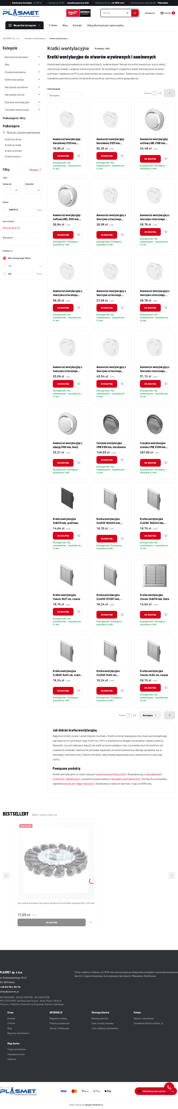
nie (9, 273)
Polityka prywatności (60, 1023)
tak (10, 265)
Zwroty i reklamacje (59, 1028)
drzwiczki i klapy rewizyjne (79, 783)
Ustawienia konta (16, 1054)
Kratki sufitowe (13, 150)
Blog (9, 1028)
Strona (147, 93)
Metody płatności (100, 1018)
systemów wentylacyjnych (111, 774)
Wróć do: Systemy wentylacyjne (23, 132)
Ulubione (11, 1059)
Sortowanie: (54, 88)
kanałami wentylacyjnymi (126, 778)
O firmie (11, 1023)
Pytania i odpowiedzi (144, 1018)
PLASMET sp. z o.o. (11, 38)
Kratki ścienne (13, 156)
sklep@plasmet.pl (9, 991)
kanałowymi (73, 778)
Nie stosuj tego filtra (19, 258)
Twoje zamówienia (16, 1049)
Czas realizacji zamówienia (105, 1028)
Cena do (29, 184)
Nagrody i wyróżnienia (18, 1033)
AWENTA (13, 209)
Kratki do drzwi (13, 139)
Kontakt (11, 1018)
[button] (135, 13)
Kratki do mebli (13, 145)
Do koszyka (63, 155)
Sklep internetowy (85, 1105)
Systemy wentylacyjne (35, 38)
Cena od (7, 184)
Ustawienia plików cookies (147, 1023)
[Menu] (24, 25)
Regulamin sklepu (58, 1018)
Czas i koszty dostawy (103, 1023)
